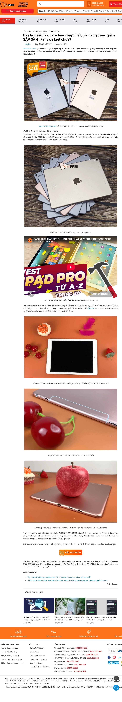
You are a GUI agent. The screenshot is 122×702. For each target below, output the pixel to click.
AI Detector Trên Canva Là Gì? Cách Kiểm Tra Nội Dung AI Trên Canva (37, 618)
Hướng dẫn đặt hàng (9, 652)
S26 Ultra (54, 11)
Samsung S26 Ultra (41, 683)
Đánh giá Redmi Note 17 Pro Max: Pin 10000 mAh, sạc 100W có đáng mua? (69, 618)
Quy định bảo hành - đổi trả (11, 659)
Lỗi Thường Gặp (91, 20)
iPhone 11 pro (85, 678)
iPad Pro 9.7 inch (29, 49)
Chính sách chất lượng (38, 659)
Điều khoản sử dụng (37, 655)
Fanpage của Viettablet (109, 657)
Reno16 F (102, 11)
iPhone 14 (86, 11)
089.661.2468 (73, 661)
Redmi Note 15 (23, 681)
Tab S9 (110, 681)
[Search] (40, 3)
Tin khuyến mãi (42, 20)
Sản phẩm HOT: (45, 11)
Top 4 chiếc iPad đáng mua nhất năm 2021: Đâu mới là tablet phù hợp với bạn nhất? (59, 577)
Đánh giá (107, 20)
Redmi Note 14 (10, 681)
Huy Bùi (28, 44)
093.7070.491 (80, 671)
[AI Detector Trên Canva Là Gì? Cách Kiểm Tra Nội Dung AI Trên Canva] (39, 606)
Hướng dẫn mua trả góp (10, 655)
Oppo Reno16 (73, 678)
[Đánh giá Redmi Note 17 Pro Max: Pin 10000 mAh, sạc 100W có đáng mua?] (70, 606)
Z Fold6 (32, 678)
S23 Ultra (88, 681)
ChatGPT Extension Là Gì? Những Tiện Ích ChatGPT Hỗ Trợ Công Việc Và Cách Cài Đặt (101, 618)
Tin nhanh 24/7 (6, 20)
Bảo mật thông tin (36, 663)
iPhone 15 (78, 11)
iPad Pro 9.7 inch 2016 (47, 126)
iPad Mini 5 (34, 681)
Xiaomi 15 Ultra (10, 683)
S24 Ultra (24, 678)
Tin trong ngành (22, 20)
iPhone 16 (69, 11)
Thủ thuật (75, 20)
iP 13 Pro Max (55, 681)
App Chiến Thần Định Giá (39, 667)
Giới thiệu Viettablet (37, 648)
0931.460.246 (93, 658)
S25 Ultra (62, 11)
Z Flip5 (103, 681)
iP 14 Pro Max (67, 681)
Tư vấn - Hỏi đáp (60, 20)
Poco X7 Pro (79, 681)
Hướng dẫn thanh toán (9, 648)
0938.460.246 (92, 655)
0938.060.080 (98, 4)
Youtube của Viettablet (114, 657)
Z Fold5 (97, 681)
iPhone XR (112, 678)
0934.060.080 (96, 651)
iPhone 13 (44, 681)
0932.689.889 (80, 665)
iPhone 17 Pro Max (25, 683)
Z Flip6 (38, 678)
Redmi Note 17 (112, 11)
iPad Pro (91, 308)
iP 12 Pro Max (61, 678)
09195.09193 (72, 668)
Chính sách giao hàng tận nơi (12, 663)
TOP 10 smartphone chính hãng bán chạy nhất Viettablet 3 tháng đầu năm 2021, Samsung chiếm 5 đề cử (67, 580)
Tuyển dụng (34, 652)
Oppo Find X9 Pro (48, 678)
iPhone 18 (94, 11)
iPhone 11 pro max (99, 678)
